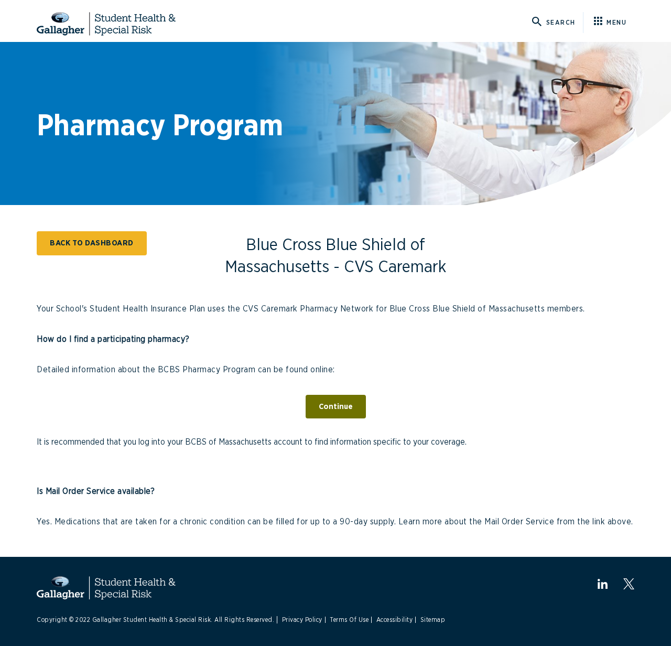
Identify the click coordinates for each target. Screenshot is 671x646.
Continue (336, 407)
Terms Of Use (349, 620)
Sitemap (433, 620)
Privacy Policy (302, 620)
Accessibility (394, 620)
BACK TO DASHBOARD (92, 243)
